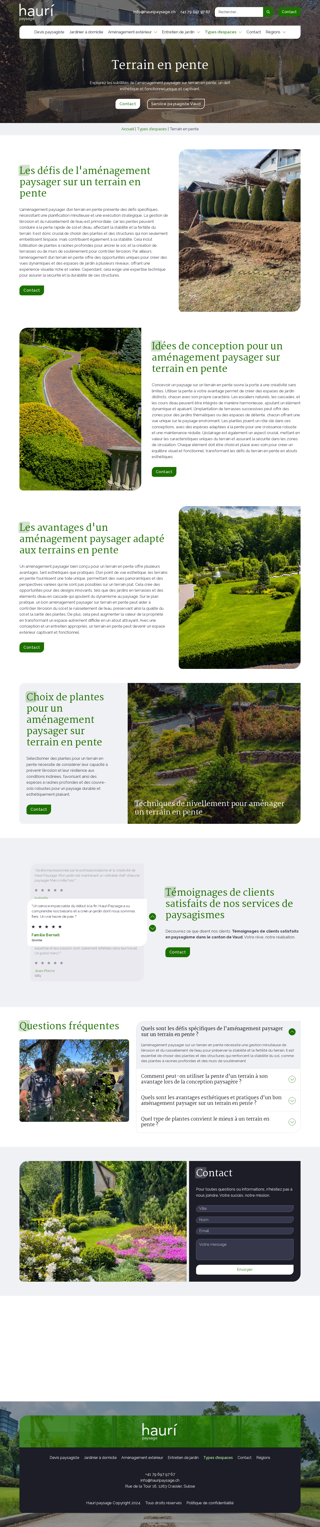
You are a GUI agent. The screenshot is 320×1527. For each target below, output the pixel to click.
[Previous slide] (152, 916)
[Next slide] (152, 928)
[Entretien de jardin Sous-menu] (198, 32)
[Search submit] (268, 12)
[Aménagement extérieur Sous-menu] (155, 32)
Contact (289, 12)
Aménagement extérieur (130, 32)
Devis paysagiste (49, 32)
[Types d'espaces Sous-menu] (240, 32)
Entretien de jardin (178, 32)
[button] (218, 1031)
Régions (273, 32)
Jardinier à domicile (86, 32)
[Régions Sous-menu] (284, 32)
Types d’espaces (220, 32)
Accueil (127, 129)
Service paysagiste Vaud (176, 103)
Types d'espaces (152, 129)
